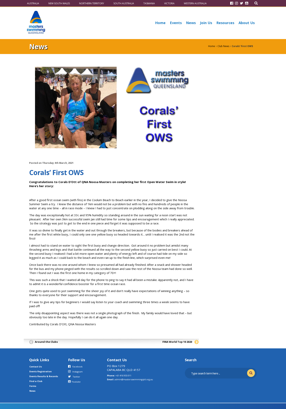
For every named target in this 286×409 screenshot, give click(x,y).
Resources (225, 22)
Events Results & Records (43, 376)
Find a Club (35, 381)
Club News (223, 46)
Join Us (206, 22)
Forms (32, 386)
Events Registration (40, 371)
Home (160, 22)
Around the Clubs (46, 342)
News (191, 22)
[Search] (256, 3)
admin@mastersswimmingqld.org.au (134, 379)
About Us (247, 22)
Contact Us (35, 366)
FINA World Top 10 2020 (177, 342)
